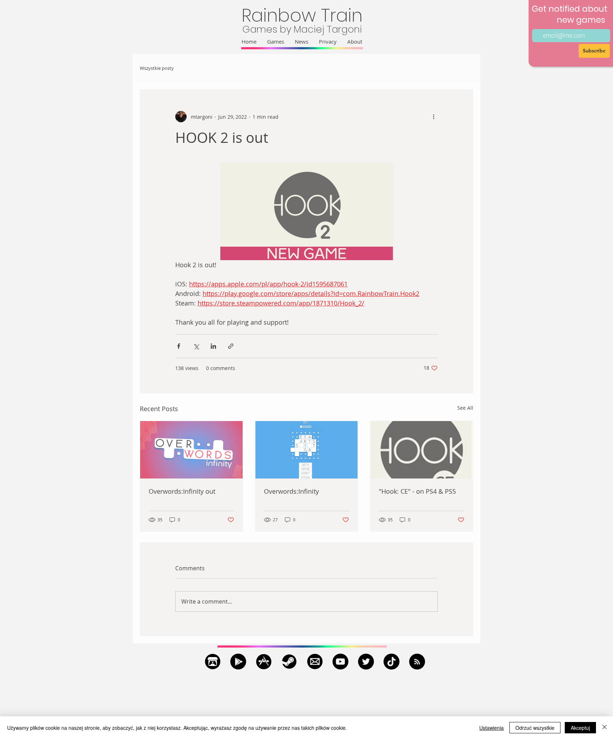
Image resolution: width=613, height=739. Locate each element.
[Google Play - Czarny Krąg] (238, 662)
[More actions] (433, 116)
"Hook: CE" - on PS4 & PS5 (417, 491)
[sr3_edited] (264, 662)
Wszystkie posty (157, 68)
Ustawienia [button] (491, 727)
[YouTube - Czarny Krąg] (340, 662)
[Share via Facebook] (178, 346)
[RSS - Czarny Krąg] (417, 662)
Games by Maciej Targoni (302, 29)
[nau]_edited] (315, 662)
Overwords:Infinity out (182, 491)
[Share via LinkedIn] (213, 346)
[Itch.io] (213, 662)
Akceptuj (580, 727)
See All (465, 407)
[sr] (289, 662)
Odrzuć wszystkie (534, 727)
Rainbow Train (302, 15)
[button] (275, 41)
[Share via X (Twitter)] (196, 346)
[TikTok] (391, 662)
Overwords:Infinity (291, 491)
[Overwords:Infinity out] (191, 449)
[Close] (604, 727)
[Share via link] (230, 346)
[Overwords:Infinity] (306, 449)
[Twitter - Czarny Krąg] (366, 662)
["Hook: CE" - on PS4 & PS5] (421, 449)
